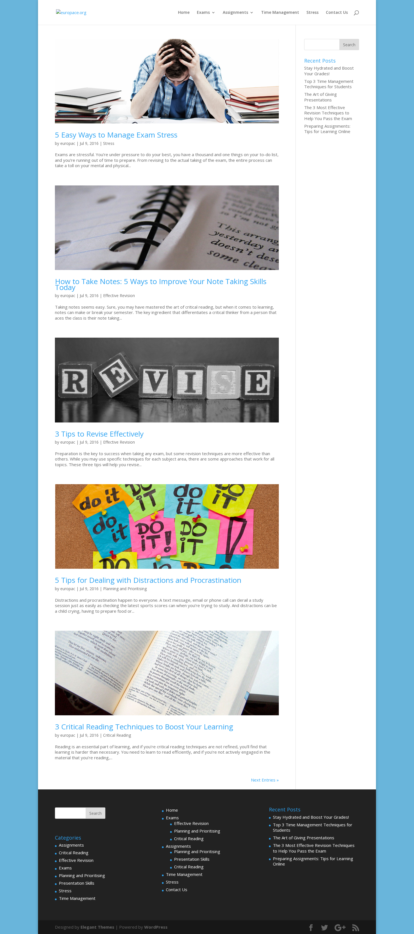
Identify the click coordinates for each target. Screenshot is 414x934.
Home (184, 12)
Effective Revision (119, 295)
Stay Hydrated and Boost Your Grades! (329, 70)
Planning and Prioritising (125, 588)
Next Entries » (265, 780)
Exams (203, 12)
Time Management (280, 12)
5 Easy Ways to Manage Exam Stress (116, 135)
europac (67, 143)
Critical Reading (117, 735)
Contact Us (337, 12)
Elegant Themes (97, 927)
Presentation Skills (76, 883)
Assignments (235, 12)
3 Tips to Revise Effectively (99, 434)
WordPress (156, 927)
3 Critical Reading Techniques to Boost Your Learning (144, 726)
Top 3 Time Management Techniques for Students (328, 84)
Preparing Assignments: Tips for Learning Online (327, 128)
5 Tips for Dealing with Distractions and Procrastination (148, 580)
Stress (312, 12)
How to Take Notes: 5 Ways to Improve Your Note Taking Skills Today (160, 284)
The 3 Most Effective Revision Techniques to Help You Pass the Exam (328, 113)
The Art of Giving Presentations (320, 97)
